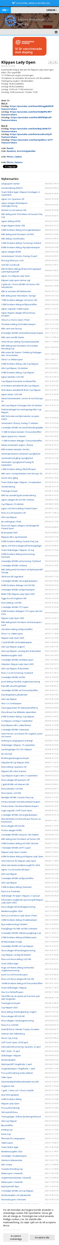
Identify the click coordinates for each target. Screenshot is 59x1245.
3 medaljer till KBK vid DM (13, 677)
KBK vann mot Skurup (11, 328)
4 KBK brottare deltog (11, 1099)
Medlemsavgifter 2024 (11, 911)
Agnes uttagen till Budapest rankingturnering (14, 204)
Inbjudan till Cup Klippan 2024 (15, 762)
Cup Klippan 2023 (9, 1007)
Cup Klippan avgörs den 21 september (19, 775)
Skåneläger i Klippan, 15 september (18, 745)
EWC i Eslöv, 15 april (10, 1051)
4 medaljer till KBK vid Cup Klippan (17, 946)
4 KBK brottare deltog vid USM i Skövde (19, 843)
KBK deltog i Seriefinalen (13, 238)
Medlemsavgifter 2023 (11, 1151)
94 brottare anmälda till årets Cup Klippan (21, 390)
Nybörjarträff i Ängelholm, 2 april (16, 1064)
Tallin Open (6, 1077)
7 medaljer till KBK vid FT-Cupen (16, 847)
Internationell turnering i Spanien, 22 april (21, 1046)
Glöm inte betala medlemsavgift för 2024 (20, 865)
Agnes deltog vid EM (10, 221)
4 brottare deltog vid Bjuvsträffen (17, 629)
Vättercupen (7, 1142)
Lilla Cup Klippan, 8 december (15, 668)
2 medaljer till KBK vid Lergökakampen (19, 814)
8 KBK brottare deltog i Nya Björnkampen (20, 247)
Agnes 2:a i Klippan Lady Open (15, 275)
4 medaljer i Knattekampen (14, 1155)
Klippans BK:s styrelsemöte (14, 537)
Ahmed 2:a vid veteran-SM (13, 210)
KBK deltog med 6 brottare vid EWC (17, 234)
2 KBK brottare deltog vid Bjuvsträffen (19, 304)
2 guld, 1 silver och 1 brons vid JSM (17, 1090)
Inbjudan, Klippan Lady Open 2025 (17, 664)
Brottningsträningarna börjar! (15, 758)
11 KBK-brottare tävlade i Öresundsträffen (21, 431)
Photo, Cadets (14, 156)
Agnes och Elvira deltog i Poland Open (19, 508)
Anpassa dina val (11, 1229)
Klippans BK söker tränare (13, 771)
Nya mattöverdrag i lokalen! (14, 924)
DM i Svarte (6, 1164)
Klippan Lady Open (18, 62)
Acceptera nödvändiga (16, 1237)
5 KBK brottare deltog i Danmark (16, 887)
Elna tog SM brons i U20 (12, 260)
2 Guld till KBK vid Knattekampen (16, 642)
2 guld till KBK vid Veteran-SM (15, 784)
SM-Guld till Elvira (9, 1112)
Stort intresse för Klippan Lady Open (18, 860)
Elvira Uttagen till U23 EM (12, 825)
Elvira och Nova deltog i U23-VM (16, 959)
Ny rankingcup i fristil (11, 521)
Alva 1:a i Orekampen (11, 703)
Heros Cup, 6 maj (9, 1038)
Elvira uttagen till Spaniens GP (15, 780)
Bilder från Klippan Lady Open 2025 (18, 594)
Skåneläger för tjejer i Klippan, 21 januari (20, 895)
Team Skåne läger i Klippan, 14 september (21, 482)
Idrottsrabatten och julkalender (16, 1195)
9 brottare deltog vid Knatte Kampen (18, 324)
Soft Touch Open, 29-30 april (14, 1042)
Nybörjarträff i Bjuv (10, 1186)
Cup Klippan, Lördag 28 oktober (16, 954)
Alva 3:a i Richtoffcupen (12, 992)
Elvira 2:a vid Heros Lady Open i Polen (19, 915)
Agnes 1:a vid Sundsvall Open (15, 869)
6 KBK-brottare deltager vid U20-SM (18, 585)
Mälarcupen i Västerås (12, 1173)
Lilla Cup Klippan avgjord (13, 646)
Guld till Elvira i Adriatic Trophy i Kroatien (20, 1029)
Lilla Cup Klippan (9, 517)
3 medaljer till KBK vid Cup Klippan (17, 1190)
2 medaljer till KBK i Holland (14, 565)
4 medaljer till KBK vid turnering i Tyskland (21, 561)
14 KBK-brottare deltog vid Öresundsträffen (22, 983)
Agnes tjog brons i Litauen (13, 436)
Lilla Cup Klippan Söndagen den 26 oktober (21, 405)
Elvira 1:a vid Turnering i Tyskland (17, 672)
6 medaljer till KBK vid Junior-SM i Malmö (20, 834)
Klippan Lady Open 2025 (12, 618)
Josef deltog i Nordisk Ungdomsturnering (20, 681)
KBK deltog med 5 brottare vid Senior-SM (20, 839)
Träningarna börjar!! (10, 1003)
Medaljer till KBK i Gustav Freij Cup (17, 797)
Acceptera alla (42, 1237)
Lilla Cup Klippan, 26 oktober (14, 368)
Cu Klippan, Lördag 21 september (17, 720)
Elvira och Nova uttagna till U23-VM (17, 979)
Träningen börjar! (9, 491)
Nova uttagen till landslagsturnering (18, 906)
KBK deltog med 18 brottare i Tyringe (18, 295)
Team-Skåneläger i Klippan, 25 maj (17, 550)
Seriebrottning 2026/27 (12, 188)
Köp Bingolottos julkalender (14, 694)
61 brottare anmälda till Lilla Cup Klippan (20, 385)
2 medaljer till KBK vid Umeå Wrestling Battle (22, 427)
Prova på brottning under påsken (17, 1073)
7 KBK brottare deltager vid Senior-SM (19, 300)
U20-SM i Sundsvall (10, 264)
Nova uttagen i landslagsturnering (17, 1020)
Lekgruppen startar (10, 183)
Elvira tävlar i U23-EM (11, 793)
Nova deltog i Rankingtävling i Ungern (19, 1011)
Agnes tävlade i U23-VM (12, 376)
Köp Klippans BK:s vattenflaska (16, 725)
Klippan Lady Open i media (14, 852)
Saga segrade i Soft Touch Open (16, 810)
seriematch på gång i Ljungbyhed (17, 458)
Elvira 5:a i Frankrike (10, 891)
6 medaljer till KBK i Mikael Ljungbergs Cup (21, 933)
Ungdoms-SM (7, 1086)
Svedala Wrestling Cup (12, 1169)
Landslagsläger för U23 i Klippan (16, 749)
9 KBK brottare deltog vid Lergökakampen (21, 229)
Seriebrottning (8, 486)
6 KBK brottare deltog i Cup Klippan (17, 716)
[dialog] (29, 1224)
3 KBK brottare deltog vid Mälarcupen (19, 937)
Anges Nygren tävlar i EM (13, 225)
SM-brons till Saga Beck (12, 576)
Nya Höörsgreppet (10, 1094)
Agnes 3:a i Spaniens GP (12, 199)
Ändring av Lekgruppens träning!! (17, 740)
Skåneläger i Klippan (11, 1055)
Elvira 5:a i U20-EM (9, 1025)
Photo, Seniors (14, 162)
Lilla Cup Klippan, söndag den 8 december (21, 651)
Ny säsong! (6, 753)
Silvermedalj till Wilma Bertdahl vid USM (20, 1081)
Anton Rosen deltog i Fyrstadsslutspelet (20, 341)
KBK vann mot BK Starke (12, 337)
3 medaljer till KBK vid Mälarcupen (17, 659)
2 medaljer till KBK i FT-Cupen (14, 607)
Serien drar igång (9, 477)
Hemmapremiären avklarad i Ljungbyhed (20, 453)
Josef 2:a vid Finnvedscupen (14, 974)
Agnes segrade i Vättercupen (15, 308)
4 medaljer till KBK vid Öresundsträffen (19, 690)
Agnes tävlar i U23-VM (11, 394)
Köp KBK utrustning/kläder (13, 686)
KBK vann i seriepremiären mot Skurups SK (21, 473)
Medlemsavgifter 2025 (11, 655)
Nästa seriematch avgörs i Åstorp (17, 445)
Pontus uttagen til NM (11, 830)
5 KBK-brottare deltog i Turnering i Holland (21, 243)
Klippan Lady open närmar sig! (15, 280)
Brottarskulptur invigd (11, 941)
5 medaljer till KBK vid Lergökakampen (19, 580)
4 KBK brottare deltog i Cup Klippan (17, 372)
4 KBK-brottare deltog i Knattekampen (19, 919)
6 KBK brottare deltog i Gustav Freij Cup (19, 541)
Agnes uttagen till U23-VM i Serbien (17, 499)
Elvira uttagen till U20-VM (13, 1016)
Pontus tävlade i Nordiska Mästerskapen (20, 801)
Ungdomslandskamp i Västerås (16, 1177)
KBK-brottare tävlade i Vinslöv (15, 449)
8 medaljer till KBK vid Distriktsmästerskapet (22, 333)
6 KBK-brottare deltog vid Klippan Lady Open (22, 856)
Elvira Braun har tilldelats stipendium (18, 712)
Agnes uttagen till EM (11, 251)
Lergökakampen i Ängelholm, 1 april (18, 1068)
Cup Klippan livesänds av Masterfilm (18, 381)
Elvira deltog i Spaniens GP (14, 766)
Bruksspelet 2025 (9, 532)
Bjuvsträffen (7, 1125)
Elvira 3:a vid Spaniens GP (13, 512)
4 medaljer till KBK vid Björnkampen (18, 589)
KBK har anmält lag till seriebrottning (18, 495)
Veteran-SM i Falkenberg (13, 1033)
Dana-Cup (6, 1134)
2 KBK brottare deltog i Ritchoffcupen (18, 469)
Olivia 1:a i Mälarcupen (12, 359)
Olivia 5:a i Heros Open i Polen (15, 319)
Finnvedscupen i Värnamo (13, 1199)
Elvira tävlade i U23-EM (12, 788)
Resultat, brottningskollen (21, 151)
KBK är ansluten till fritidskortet (16, 291)
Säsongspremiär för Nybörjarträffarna (19, 707)
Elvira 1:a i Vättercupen (12, 633)
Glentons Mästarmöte (11, 1160)
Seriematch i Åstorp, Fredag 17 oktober (19, 423)
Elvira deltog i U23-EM (11, 602)
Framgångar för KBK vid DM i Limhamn (19, 928)
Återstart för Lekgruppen (13, 1138)
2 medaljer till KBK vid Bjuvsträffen (17, 878)
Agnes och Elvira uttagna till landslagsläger (21, 545)
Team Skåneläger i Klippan (14, 987)
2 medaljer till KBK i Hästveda (15, 729)
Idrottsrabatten (8, 1059)
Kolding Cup (7, 1129)
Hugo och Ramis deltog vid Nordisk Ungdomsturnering (17, 969)
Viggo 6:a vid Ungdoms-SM (13, 598)
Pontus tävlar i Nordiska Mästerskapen (20, 806)
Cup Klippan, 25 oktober (12, 504)
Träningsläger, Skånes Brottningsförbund (21, 1116)
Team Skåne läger (10, 963)
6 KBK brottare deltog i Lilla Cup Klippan (19, 363)
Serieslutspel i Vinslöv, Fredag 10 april (19, 256)
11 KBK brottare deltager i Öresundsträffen (21, 440)
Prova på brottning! (10, 1107)
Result (10, 148)
